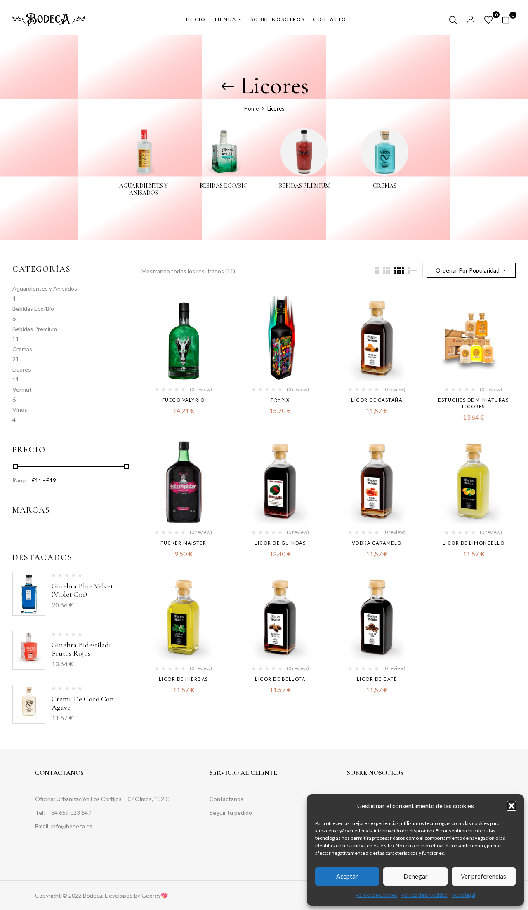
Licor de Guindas (280, 543)
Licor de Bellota (280, 679)
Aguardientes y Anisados (143, 189)
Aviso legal (463, 895)
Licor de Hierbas (183, 679)
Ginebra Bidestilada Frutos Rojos (82, 649)
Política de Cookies (376, 895)
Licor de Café (377, 679)
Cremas (384, 186)
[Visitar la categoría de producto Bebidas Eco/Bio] (224, 152)
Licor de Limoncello (474, 543)
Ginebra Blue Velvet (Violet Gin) (82, 590)
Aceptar (347, 876)
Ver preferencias (483, 876)
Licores (21, 369)
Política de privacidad (424, 895)
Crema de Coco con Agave (83, 703)
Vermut (22, 389)
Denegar (415, 876)
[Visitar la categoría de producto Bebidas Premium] (304, 152)
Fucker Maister (183, 543)
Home (251, 108)
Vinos (19, 409)
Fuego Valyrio (183, 399)
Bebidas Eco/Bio (224, 186)
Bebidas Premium (304, 186)
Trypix (280, 399)
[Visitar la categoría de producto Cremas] (384, 152)
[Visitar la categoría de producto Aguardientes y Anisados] (143, 152)
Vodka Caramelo (377, 543)
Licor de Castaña (376, 399)
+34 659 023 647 (69, 812)
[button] (511, 806)
